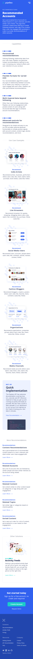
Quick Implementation (16, 389)
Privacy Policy (20, 643)
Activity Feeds (6, 630)
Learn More (8, 457)
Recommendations (8, 627)
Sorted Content (9, 518)
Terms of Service (21, 645)
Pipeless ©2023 (7, 653)
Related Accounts (10, 466)
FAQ (4, 645)
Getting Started (7, 640)
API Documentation (8, 643)
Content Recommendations (15, 447)
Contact (19, 640)
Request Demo (16, 609)
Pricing (4, 632)
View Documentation (14, 415)
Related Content (10, 484)
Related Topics (9, 502)
